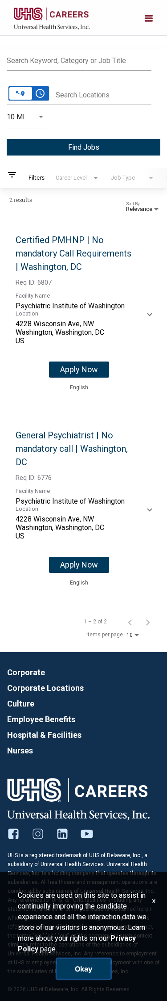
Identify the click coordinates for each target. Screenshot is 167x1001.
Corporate (26, 672)
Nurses (20, 750)
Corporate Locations (45, 688)
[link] (83, 313)
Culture (20, 703)
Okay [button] (84, 968)
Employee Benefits (41, 719)
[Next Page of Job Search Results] (148, 622)
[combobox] (79, 59)
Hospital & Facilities (44, 735)
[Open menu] (148, 17)
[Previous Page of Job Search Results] (130, 622)
